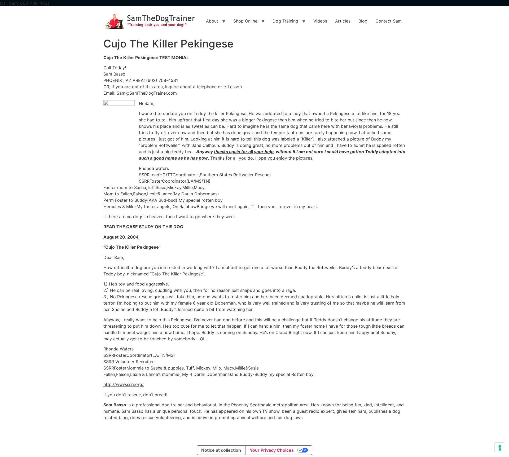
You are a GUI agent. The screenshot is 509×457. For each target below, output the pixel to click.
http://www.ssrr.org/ (123, 384)
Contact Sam (388, 21)
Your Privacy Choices (272, 450)
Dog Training (285, 21)
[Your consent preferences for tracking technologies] (500, 448)
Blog (362, 21)
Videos (320, 21)
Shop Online (245, 21)
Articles (342, 21)
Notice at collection (221, 450)
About (212, 21)
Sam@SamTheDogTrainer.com (147, 93)
